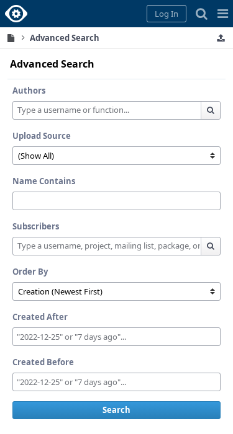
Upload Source (41, 135)
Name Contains (43, 181)
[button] (222, 13)
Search (116, 409)
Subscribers (35, 226)
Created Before (43, 362)
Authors (28, 90)
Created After (40, 316)
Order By (30, 271)
